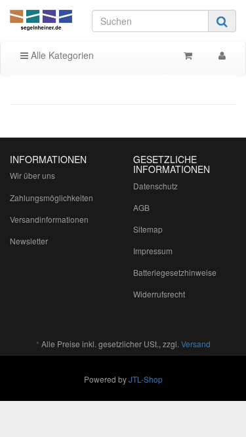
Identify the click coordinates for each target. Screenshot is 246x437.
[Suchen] (222, 21)
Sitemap (148, 229)
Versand (196, 343)
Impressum (153, 250)
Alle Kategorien (61, 55)
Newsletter (29, 240)
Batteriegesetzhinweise (174, 272)
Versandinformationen (49, 219)
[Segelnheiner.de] (41, 21)
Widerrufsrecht (159, 293)
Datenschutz (155, 185)
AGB (141, 207)
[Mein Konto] (222, 55)
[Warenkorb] (188, 55)
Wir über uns (32, 175)
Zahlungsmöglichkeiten (51, 197)
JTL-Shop (146, 379)
